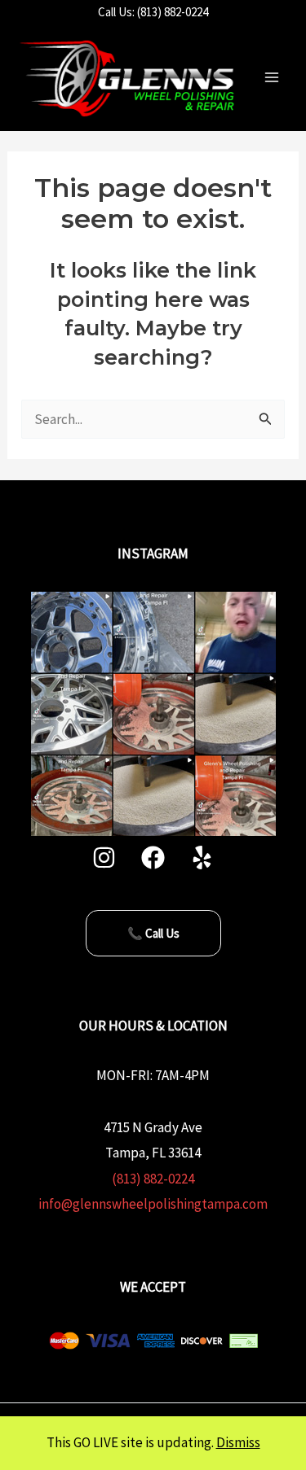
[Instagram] (104, 857)
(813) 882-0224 (153, 1179)
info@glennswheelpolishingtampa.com (153, 1204)
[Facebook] (153, 857)
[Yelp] (202, 857)
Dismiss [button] (238, 1442)
